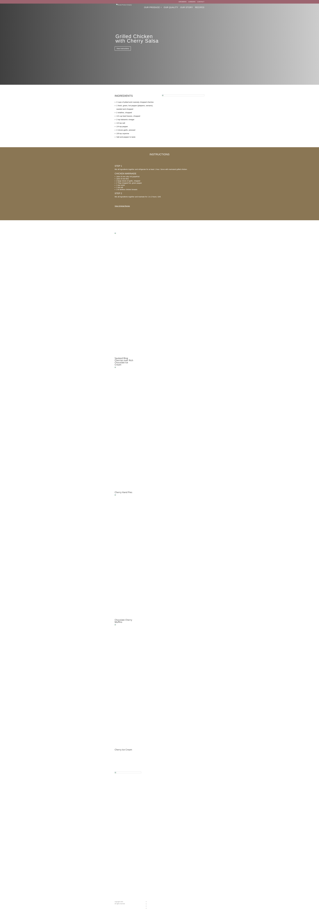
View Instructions (122, 48)
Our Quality (171, 7)
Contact (200, 2)
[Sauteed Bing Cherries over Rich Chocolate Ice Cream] (124, 294)
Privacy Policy (118, 905)
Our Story (186, 7)
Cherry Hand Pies (123, 492)
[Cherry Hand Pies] (124, 429)
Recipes (199, 7)
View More (159, 756)
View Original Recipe (122, 206)
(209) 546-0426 (200, 901)
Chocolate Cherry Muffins (123, 620)
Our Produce (152, 7)
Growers (182, 2)
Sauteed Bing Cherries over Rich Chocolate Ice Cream (124, 361)
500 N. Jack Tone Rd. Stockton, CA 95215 (193, 905)
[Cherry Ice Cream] (124, 686)
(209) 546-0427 (200, 903)
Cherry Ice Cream (123, 749)
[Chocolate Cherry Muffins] (124, 556)
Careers (191, 2)
